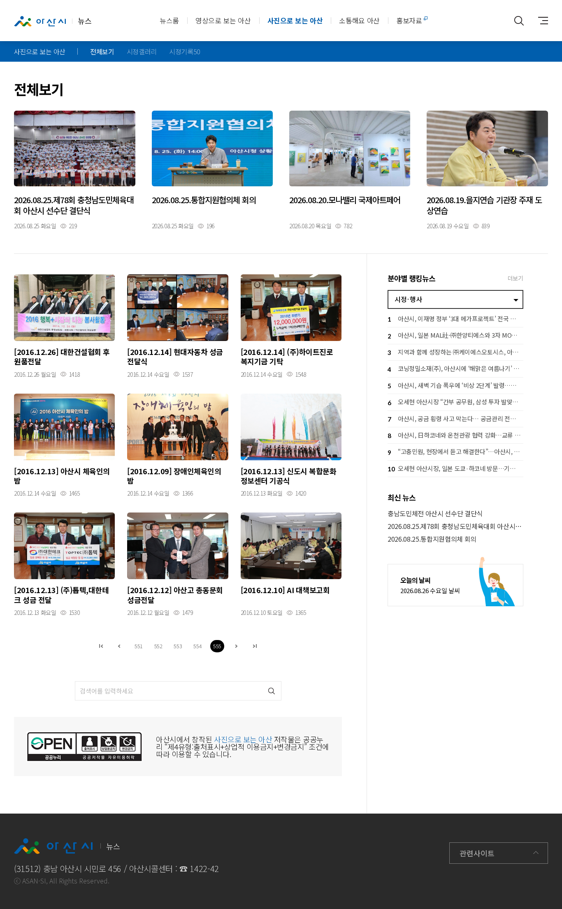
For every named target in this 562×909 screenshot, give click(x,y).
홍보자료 (409, 20)
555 (217, 646)
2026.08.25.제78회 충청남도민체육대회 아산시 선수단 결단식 (455, 526)
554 (197, 646)
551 (139, 646)
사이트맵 (540, 20)
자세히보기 (74, 170)
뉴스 (84, 20)
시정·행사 (408, 299)
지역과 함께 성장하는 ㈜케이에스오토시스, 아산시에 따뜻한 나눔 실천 (455, 352)
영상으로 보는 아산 (223, 20)
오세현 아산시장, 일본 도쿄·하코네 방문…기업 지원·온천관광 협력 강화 (455, 468)
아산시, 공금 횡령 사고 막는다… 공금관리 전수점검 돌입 (455, 418)
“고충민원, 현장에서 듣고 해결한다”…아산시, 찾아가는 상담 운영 (455, 451)
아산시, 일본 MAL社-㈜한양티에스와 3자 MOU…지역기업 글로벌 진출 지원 (455, 335)
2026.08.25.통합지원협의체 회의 (432, 539)
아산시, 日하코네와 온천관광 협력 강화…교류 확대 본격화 (455, 435)
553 (178, 646)
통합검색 (519, 20)
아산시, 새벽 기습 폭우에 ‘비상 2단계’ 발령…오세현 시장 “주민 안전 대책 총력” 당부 (455, 385)
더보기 (515, 278)
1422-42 (204, 868)
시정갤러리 (142, 51)
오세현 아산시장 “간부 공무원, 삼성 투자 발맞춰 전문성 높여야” (455, 401)
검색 (271, 691)
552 (158, 646)
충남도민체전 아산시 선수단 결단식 (435, 513)
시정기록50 (184, 51)
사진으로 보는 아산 (295, 20)
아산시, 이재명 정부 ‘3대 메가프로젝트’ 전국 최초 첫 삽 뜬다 (455, 318)
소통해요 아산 (359, 20)
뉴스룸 (169, 20)
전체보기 (102, 51)
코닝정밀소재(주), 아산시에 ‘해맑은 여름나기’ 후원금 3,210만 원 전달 (455, 368)
